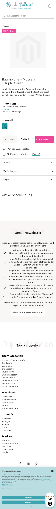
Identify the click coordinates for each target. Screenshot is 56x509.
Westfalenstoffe (10, 443)
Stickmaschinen (10, 408)
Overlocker (7, 402)
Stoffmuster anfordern (18, 154)
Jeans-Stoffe (8, 377)
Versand (22, 106)
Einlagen (6, 421)
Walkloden (7, 366)
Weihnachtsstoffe (10, 386)
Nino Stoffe (7, 449)
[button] (15, 149)
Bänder (5, 424)
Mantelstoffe (8, 383)
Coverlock (7, 396)
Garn (4, 427)
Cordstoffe (7, 363)
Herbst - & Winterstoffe (13, 360)
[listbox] (28, 126)
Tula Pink (6, 446)
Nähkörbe (7, 418)
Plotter (5, 405)
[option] (4, 126)
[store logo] (19, 5)
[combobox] (28, 16)
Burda (5, 452)
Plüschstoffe (8, 372)
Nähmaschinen (9, 399)
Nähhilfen (7, 430)
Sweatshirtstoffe (10, 375)
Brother (6, 440)
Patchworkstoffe (10, 380)
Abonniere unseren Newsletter (28, 312)
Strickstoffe (8, 369)
